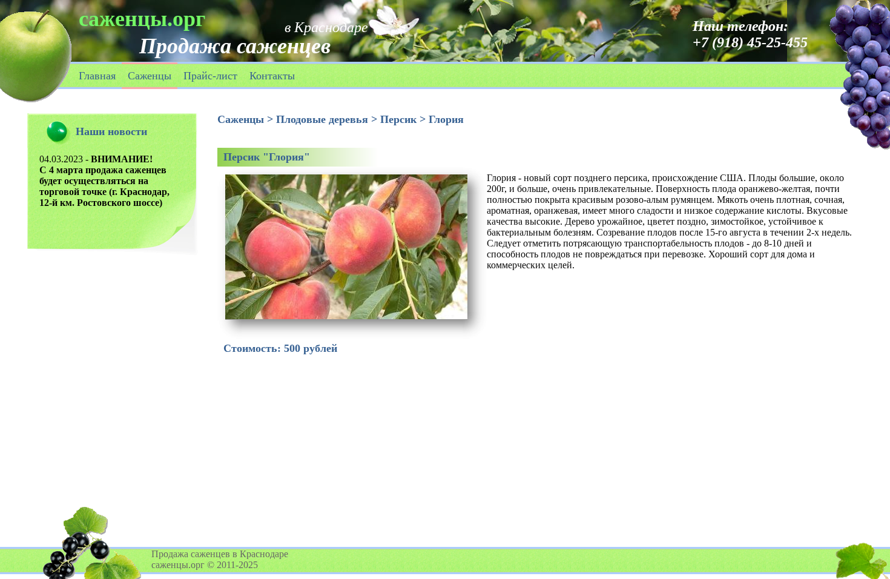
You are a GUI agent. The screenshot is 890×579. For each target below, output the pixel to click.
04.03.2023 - (104, 181)
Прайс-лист (210, 76)
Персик (398, 119)
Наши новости (111, 131)
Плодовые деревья (322, 119)
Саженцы (149, 76)
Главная (97, 76)
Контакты (272, 76)
